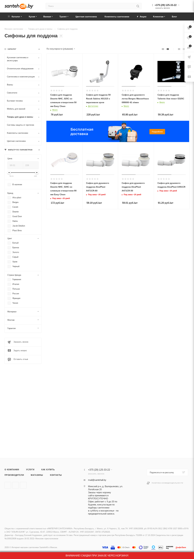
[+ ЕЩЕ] (184, 16)
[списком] (184, 48)
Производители (14, 475)
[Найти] (138, 6)
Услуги (30, 469)
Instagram (23, 485)
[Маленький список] (163, 48)
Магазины (37, 475)
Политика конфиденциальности (167, 483)
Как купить (48, 469)
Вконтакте (8, 485)
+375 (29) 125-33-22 (166, 5)
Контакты (56, 475)
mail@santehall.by (97, 480)
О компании (12, 469)
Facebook (15, 485)
